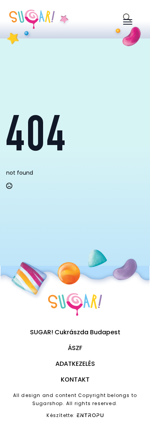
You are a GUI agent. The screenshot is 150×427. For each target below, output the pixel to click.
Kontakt (75, 379)
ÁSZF (75, 348)
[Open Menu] (127, 22)
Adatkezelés (75, 364)
